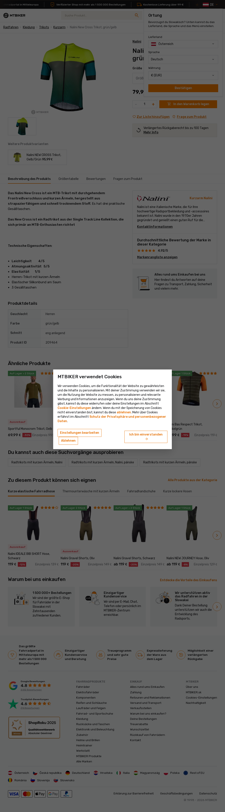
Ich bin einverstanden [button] (146, 437)
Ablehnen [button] (68, 441)
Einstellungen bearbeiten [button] (79, 433)
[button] (124, 412)
